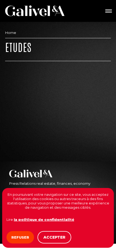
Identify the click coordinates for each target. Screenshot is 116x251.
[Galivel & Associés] (34, 10)
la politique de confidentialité (44, 219)
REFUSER (20, 237)
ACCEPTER (54, 237)
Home (10, 32)
